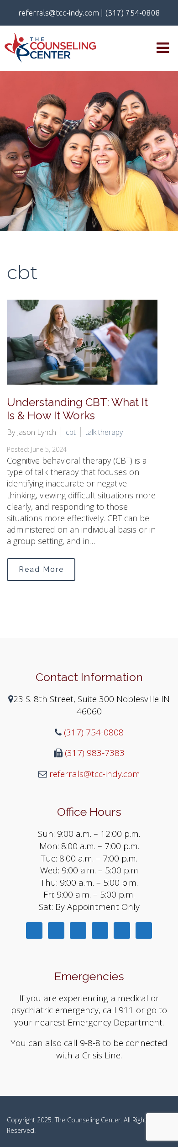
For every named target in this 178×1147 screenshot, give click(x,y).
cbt (71, 432)
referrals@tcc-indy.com (93, 774)
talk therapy (104, 432)
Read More (41, 569)
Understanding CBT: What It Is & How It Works (77, 409)
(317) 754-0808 (93, 732)
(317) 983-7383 (94, 753)
